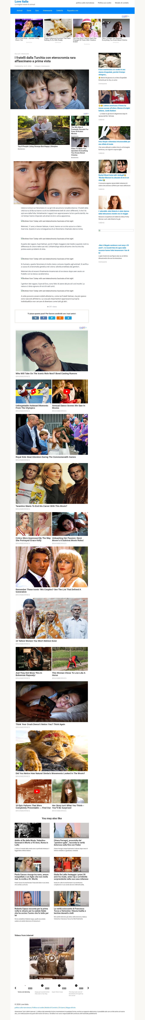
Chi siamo (61, 1008)
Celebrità (59, 11)
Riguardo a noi (72, 11)
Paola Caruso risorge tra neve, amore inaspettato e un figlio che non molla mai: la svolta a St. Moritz (31, 876)
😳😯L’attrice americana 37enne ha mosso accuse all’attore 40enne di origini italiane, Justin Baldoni (114, 108)
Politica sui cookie (104, 3)
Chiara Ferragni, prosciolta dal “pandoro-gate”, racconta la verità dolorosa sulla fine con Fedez (69, 842)
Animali (20, 11)
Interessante (47, 11)
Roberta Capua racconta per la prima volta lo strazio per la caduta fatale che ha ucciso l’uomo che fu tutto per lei (32, 912)
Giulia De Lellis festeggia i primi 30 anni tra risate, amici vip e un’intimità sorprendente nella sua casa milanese (71, 876)
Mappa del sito (71, 1008)
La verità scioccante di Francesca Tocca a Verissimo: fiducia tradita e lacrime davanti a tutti (70, 910)
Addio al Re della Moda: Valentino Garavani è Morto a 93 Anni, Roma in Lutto (31, 842)
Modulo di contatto (122, 3)
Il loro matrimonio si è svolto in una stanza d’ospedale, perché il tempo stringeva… (112, 72)
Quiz (37, 11)
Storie (29, 11)
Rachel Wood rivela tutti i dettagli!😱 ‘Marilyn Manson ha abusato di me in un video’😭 (114, 177)
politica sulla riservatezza (85, 3)
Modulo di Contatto (51, 1008)
